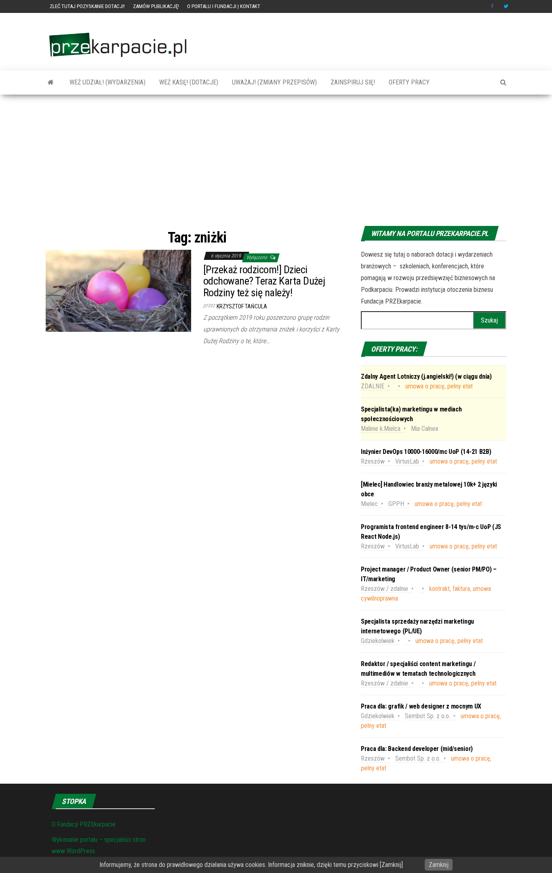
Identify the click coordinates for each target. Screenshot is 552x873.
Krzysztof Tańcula (242, 306)
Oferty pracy (408, 82)
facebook (493, 6)
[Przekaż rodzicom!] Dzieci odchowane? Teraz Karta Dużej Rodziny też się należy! (264, 281)
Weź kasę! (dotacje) (188, 82)
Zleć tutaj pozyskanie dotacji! (87, 6)
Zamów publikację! (156, 6)
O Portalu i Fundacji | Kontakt (223, 6)
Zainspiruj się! (352, 82)
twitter (505, 6)
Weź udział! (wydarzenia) (106, 82)
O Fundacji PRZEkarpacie (84, 824)
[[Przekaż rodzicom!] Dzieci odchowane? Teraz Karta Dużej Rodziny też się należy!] (118, 290)
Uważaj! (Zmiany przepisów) (273, 82)
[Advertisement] (276, 161)
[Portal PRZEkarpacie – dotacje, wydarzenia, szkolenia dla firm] (51, 82)
